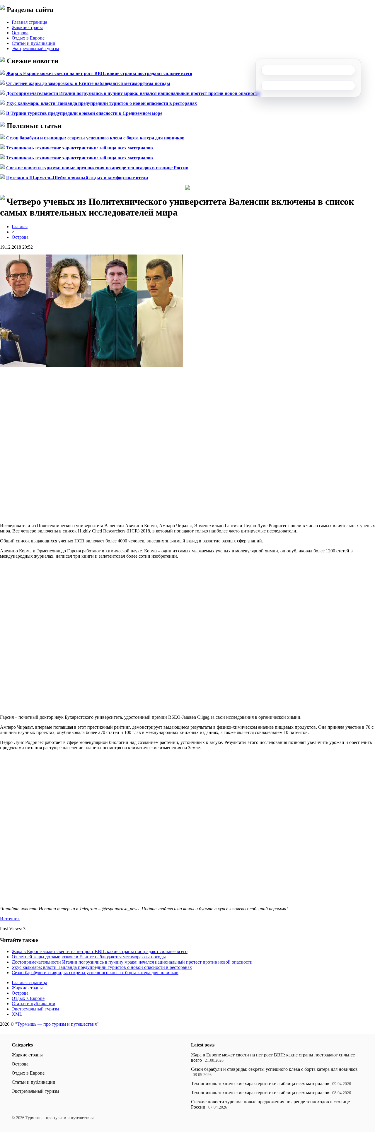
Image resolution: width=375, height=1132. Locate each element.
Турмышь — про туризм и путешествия (57, 1024)
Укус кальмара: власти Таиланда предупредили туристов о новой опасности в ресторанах (101, 103)
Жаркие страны (27, 27)
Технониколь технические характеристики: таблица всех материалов (79, 147)
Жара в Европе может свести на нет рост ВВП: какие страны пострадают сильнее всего (99, 73)
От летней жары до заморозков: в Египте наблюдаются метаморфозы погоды (88, 83)
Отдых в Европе (28, 37)
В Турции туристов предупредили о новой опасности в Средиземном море (84, 113)
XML (17, 1014)
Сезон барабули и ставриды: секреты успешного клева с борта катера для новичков (95, 137)
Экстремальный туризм (35, 48)
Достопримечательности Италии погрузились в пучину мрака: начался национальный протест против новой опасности (133, 93)
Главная (20, 226)
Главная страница (29, 22)
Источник (10, 918)
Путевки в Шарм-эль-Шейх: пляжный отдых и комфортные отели (77, 177)
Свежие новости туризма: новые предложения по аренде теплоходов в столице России (97, 167)
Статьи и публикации (33, 43)
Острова (20, 32)
